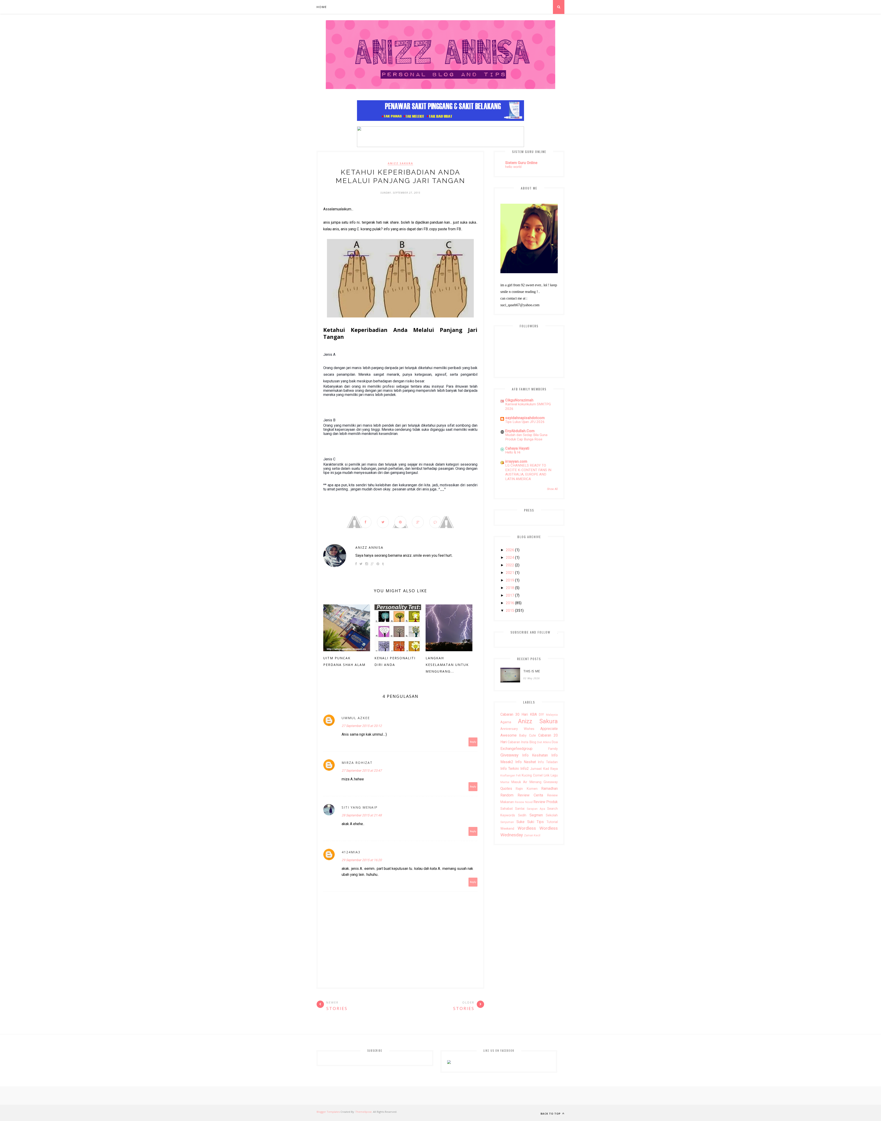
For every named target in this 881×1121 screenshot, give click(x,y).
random (506, 795)
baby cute (527, 735)
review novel (524, 802)
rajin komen (526, 789)
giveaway (509, 755)
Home (322, 7)
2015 (510, 610)
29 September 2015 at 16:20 (362, 860)
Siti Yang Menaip (360, 807)
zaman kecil (532, 835)
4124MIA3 (351, 852)
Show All (552, 489)
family (553, 749)
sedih (522, 815)
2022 (510, 565)
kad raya (550, 769)
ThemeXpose (363, 1111)
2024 (510, 557)
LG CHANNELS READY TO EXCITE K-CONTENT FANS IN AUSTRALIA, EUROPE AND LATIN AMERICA (528, 472)
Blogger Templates (328, 1111)
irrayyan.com (516, 461)
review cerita (530, 795)
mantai (504, 782)
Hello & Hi (512, 452)
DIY (541, 715)
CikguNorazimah (519, 400)
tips (540, 822)
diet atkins (544, 742)
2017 (510, 595)
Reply (473, 742)
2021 (510, 572)
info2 (524, 768)
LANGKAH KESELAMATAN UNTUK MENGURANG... (447, 664)
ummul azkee (356, 718)
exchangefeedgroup (516, 748)
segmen (536, 815)
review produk (545, 802)
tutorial (552, 822)
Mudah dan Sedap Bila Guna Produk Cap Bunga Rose (526, 437)
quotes (506, 788)
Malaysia (552, 714)
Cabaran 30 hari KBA (518, 714)
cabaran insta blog (522, 742)
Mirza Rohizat (357, 762)
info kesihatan (535, 755)
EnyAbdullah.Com (520, 431)
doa (555, 742)
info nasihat (525, 762)
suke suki (525, 822)
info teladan (548, 762)
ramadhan (549, 788)
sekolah (552, 815)
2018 (510, 588)
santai (519, 809)
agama (505, 722)
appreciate (549, 728)
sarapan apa (536, 808)
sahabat (506, 809)
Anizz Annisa (369, 547)
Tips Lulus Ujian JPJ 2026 (525, 422)
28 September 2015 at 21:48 (362, 815)
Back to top (551, 1113)
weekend (507, 829)
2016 (510, 603)
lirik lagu (551, 775)
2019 (510, 580)
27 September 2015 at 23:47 (362, 770)
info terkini (509, 768)
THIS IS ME (531, 671)
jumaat (536, 769)
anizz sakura (400, 163)
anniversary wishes (517, 729)
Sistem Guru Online (521, 163)
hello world (513, 167)
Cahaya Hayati (517, 448)
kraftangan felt (510, 775)
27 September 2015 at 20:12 (362, 726)
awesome (508, 735)
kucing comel (532, 775)
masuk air (519, 782)
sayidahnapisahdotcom (525, 418)
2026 (510, 550)
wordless (527, 828)
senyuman (507, 822)
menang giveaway (544, 782)
